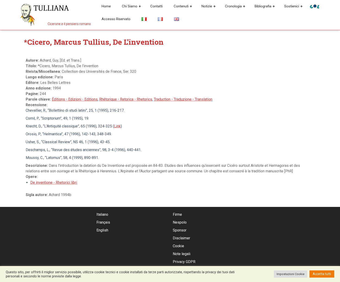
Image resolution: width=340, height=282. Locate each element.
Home (106, 6)
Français (103, 222)
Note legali (181, 254)
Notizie (206, 6)
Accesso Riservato (116, 19)
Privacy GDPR (184, 262)
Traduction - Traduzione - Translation (183, 99)
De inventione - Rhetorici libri (53, 182)
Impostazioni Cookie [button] (290, 274)
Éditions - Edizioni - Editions (75, 99)
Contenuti (181, 6)
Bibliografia (263, 6)
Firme (177, 214)
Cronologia (233, 6)
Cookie (178, 246)
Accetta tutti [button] (322, 274)
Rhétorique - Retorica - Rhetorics (125, 99)
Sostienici (291, 6)
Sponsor (179, 230)
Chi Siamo (129, 6)
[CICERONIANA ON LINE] (314, 6)
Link (117, 126)
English (102, 230)
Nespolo (180, 222)
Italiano (102, 214)
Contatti (156, 6)
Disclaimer (181, 238)
